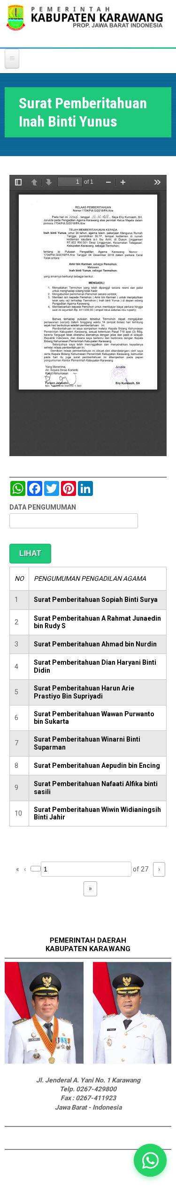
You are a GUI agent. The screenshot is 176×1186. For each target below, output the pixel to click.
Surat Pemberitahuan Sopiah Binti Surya (96, 599)
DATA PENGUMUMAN (42, 507)
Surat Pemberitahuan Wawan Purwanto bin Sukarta (94, 718)
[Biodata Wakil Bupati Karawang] (132, 1061)
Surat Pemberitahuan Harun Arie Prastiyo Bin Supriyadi (84, 692)
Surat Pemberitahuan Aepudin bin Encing (97, 765)
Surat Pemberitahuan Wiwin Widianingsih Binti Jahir (97, 813)
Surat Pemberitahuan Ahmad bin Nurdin (95, 644)
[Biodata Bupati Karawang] (44, 1061)
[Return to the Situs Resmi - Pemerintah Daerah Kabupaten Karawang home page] (84, 23)
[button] (150, 1160)
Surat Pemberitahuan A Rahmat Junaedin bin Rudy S (97, 622)
